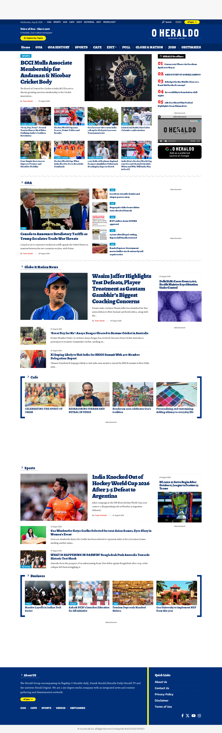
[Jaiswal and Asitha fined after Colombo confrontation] (136, 116)
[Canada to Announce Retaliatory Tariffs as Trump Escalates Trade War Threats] (54, 209)
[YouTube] (193, 716)
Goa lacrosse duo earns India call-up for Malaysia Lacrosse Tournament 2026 (102, 130)
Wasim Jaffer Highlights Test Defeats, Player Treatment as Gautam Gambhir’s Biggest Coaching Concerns (121, 288)
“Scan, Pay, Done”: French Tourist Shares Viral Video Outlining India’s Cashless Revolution (33, 131)
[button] (167, 22)
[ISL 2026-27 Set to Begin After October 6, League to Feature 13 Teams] (180, 507)
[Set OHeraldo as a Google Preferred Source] (180, 152)
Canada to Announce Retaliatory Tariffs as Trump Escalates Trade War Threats (54, 236)
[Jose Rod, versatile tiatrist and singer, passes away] (99, 194)
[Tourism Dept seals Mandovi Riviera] (133, 593)
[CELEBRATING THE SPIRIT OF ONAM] (45, 394)
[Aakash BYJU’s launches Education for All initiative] (89, 593)
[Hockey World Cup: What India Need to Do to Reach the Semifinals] (69, 150)
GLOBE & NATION (28, 124)
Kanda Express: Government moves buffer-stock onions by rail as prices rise (126, 251)
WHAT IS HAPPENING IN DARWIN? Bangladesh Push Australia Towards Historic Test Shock (100, 557)
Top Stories (26, 567)
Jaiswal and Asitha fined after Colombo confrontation (135, 129)
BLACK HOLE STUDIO (135, 728)
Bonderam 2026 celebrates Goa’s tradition (132, 410)
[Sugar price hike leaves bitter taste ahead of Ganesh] (99, 207)
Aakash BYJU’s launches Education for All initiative (89, 609)
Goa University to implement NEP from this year (176, 609)
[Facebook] (182, 716)
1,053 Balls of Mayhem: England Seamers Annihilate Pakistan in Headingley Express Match (103, 164)
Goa (65, 22)
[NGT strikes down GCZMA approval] (99, 221)
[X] (187, 716)
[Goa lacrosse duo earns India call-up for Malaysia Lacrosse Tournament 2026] (103, 116)
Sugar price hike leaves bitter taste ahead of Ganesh (124, 209)
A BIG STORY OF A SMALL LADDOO (183, 74)
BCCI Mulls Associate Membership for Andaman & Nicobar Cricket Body (46, 72)
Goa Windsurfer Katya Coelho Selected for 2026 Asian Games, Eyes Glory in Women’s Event (101, 532)
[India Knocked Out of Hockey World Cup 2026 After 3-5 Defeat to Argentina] (54, 497)
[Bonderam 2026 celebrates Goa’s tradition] (133, 394)
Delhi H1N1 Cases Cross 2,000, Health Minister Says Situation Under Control (178, 284)
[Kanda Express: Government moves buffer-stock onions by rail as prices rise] (99, 248)
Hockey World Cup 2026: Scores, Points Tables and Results (67, 130)
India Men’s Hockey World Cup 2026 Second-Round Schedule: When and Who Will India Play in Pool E (136, 165)
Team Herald (28, 101)
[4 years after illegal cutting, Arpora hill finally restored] (99, 234)
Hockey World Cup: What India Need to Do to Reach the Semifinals (68, 164)
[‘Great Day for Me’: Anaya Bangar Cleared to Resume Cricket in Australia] (33, 336)
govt (79, 22)
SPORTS (57, 22)
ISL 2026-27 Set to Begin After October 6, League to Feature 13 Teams (178, 485)
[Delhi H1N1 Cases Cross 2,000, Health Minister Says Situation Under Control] (180, 306)
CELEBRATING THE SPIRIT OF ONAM (44, 410)
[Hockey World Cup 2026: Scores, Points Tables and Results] (69, 116)
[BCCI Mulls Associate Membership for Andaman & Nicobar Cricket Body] (118, 77)
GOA (49, 22)
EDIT (99, 22)
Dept (115, 604)
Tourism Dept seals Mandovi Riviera (129, 609)
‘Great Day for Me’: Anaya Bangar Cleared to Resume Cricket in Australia (99, 333)
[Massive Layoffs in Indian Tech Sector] (45, 593)
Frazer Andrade (101, 515)
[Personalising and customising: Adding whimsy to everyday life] (176, 394)
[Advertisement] (111, 9)
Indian (28, 604)
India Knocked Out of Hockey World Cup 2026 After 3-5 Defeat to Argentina (121, 486)
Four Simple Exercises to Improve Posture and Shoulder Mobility (32, 164)
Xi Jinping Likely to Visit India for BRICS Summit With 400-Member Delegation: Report (95, 356)
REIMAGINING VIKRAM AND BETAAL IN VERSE (87, 410)
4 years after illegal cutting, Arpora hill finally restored (123, 236)
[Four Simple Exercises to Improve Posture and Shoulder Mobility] (35, 150)
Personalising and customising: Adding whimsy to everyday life (175, 410)
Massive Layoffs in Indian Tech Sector (43, 609)
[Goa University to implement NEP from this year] (176, 593)
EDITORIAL (89, 22)
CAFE (71, 22)
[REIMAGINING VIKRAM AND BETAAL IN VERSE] (89, 394)
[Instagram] (199, 716)
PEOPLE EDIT (109, 22)
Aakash (73, 604)
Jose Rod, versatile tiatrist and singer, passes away (125, 195)
